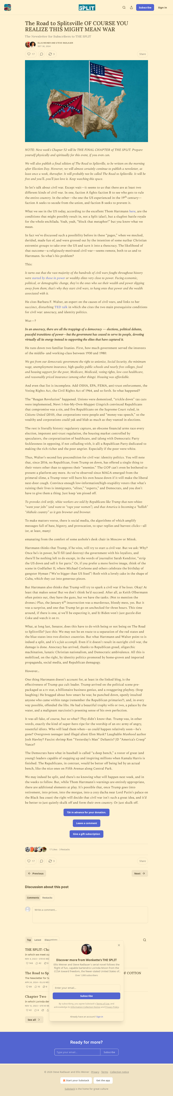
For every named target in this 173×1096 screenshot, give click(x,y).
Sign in (162, 7)
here (132, 211)
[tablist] (39, 897)
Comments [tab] (33, 897)
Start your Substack (77, 1080)
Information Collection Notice (85, 1007)
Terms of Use (102, 1003)
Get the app (103, 1080)
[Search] (124, 7)
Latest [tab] (37, 939)
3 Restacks (64, 849)
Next (137, 873)
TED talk (61, 307)
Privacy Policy (112, 1007)
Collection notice (119, 1072)
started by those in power (48, 278)
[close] (119, 945)
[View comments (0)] (41, 54)
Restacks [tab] (47, 897)
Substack (70, 1088)
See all (32, 1019)
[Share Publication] (131, 7)
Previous (37, 873)
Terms (104, 1072)
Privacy (95, 1072)
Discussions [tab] (51, 939)
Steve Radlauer (64, 43)
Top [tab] (29, 939)
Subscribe (145, 7)
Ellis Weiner (44, 43)
